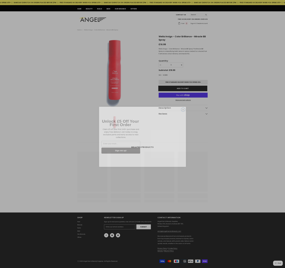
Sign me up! (121, 147)
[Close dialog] (183, 107)
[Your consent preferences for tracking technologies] (283, 201)
